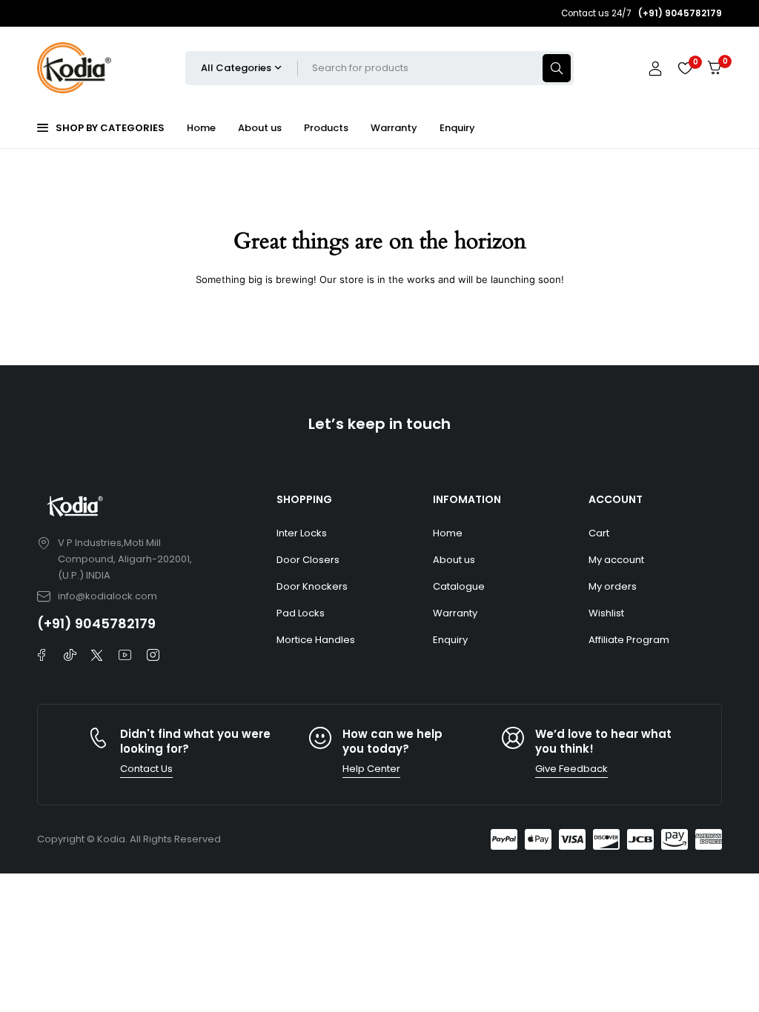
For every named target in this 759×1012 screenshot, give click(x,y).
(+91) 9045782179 (96, 623)
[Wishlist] (684, 68)
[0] (714, 68)
